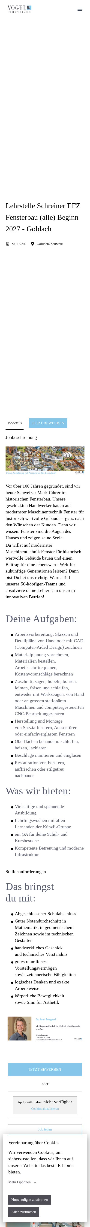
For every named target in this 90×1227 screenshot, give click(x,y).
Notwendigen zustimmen (29, 1200)
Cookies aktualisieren (45, 1108)
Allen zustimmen (23, 1212)
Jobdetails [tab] (14, 423)
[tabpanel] (45, 796)
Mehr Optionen (19, 1182)
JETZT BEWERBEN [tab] (48, 423)
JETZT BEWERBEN (45, 1069)
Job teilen (45, 1129)
